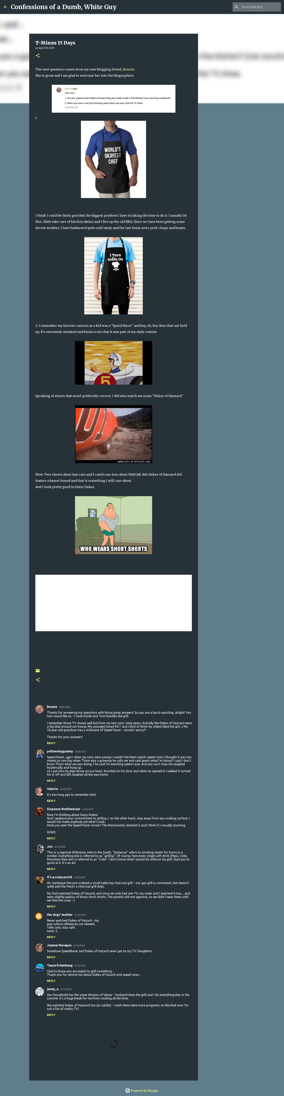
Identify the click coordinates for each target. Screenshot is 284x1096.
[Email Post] (37, 672)
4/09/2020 (64, 707)
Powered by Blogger (144, 1090)
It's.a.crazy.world (59, 877)
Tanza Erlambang (60, 965)
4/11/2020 (65, 989)
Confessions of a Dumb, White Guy (63, 7)
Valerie (52, 789)
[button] (37, 55)
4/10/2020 (65, 789)
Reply (51, 743)
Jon (49, 846)
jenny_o (53, 989)
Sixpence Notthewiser (63, 809)
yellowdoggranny (60, 751)
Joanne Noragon (59, 945)
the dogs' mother (60, 914)
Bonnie (128, 69)
